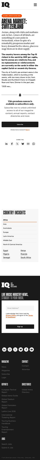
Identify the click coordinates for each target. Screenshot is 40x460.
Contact (25, 366)
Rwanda (24, 254)
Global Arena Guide (10, 395)
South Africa (26, 257)
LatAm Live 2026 (9, 411)
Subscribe (20, 124)
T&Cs (33, 457)
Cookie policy (28, 457)
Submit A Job (7, 448)
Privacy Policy (20, 457)
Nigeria (6, 254)
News (4, 367)
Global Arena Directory (27, 390)
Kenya (23, 250)
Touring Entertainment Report (8, 429)
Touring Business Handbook (9, 422)
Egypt (5, 250)
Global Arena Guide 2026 (11, 16)
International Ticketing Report (8, 416)
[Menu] (35, 5)
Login (4, 377)
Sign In (28, 130)
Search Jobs (7, 444)
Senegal (6, 257)
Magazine (6, 370)
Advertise (26, 369)
